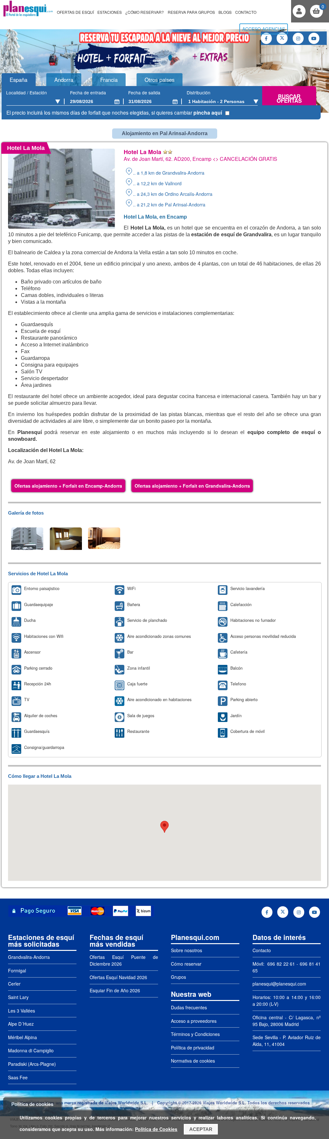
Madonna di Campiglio (31, 1050)
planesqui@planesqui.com (279, 983)
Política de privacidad (192, 1047)
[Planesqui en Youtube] (313, 38)
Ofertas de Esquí (75, 12)
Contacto (245, 12)
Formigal (17, 970)
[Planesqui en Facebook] (266, 38)
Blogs (225, 12)
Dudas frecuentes (189, 1007)
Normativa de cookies (193, 1060)
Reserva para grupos (191, 12)
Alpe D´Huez (21, 1024)
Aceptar (200, 1129)
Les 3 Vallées (21, 1010)
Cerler (14, 983)
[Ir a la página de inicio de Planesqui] (28, 16)
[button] (164, 826)
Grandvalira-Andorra (29, 957)
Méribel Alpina (22, 1037)
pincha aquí (207, 112)
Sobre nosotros (186, 950)
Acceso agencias (263, 29)
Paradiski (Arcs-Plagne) (32, 1064)
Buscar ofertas (289, 98)
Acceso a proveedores (194, 1021)
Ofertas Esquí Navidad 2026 (118, 977)
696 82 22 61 (280, 964)
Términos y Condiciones (195, 1034)
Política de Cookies (156, 1129)
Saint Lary (18, 997)
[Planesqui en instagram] (298, 38)
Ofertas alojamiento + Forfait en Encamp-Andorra (68, 486)
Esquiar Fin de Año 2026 (115, 990)
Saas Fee (18, 1077)
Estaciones (109, 12)
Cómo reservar (186, 964)
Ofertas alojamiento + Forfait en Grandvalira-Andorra (192, 486)
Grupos (178, 977)
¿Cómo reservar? (144, 12)
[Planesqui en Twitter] (282, 38)
